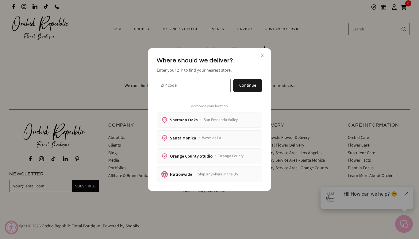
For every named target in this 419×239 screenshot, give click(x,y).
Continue (247, 85)
